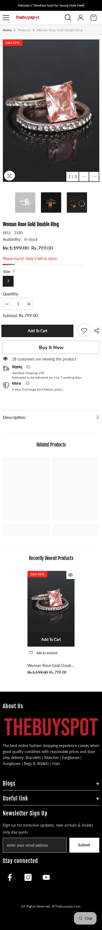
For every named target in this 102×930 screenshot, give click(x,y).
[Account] (80, 17)
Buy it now (51, 347)
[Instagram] (28, 877)
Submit (84, 845)
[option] (51, 110)
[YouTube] (46, 877)
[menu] (6, 17)
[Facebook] (10, 877)
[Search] (68, 17)
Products (24, 30)
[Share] (95, 330)
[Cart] (94, 18)
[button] (84, 176)
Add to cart (39, 330)
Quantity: (11, 294)
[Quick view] (70, 575)
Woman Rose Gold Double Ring (50, 666)
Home (7, 30)
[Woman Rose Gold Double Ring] (51, 601)
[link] (84, 330)
